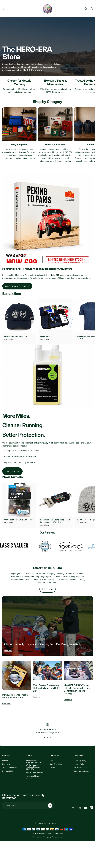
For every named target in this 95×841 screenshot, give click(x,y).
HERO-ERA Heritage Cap (15, 336)
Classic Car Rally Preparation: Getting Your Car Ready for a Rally (42, 644)
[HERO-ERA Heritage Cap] (19, 316)
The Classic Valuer (9, 768)
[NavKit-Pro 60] (55, 316)
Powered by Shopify (55, 833)
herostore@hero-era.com (33, 777)
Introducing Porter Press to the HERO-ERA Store (15, 696)
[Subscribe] (50, 805)
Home (52, 761)
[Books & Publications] (55, 124)
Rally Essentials (56, 764)
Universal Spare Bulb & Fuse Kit (18, 520)
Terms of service (57, 837)
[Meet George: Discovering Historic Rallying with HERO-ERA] (47, 670)
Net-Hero (6, 764)
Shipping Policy (79, 761)
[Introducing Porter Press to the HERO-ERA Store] (16, 675)
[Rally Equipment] (19, 124)
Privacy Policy (79, 764)
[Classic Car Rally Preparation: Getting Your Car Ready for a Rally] (47, 626)
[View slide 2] (47, 737)
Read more (8, 651)
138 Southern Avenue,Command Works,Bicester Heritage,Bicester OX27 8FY (33, 765)
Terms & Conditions (81, 771)
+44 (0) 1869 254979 (34, 773)
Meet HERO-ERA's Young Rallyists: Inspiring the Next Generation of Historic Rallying (77, 689)
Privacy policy (37, 837)
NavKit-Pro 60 (46, 336)
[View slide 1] (44, 737)
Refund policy (47, 837)
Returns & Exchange (81, 768)
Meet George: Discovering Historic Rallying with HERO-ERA (47, 688)
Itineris (5, 761)
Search (52, 768)
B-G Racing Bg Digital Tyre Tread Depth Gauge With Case (55, 521)
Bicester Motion (8, 771)
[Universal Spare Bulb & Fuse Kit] (19, 500)
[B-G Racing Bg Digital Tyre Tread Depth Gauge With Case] (55, 500)
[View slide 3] (50, 737)
